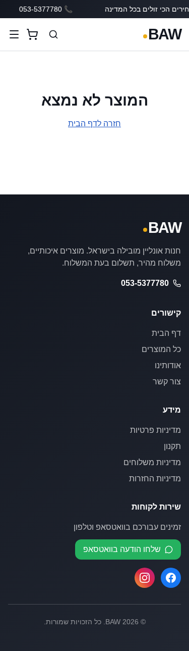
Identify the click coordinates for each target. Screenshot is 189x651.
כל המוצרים (161, 349)
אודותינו (168, 365)
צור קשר (167, 381)
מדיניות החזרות (155, 478)
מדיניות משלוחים (152, 462)
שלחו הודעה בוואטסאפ (122, 549)
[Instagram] (145, 578)
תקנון (172, 446)
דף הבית (166, 333)
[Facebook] (171, 578)
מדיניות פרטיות (155, 430)
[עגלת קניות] (32, 34)
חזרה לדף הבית (94, 123)
